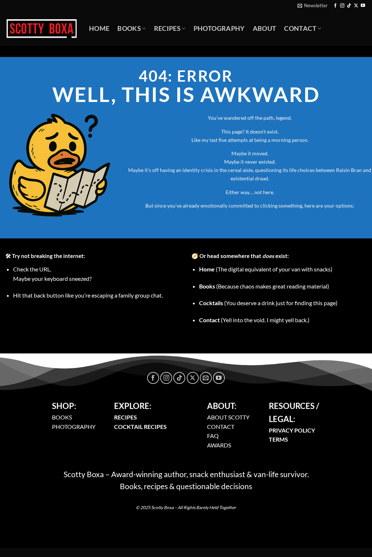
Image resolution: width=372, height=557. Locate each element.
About (264, 28)
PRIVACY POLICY (292, 430)
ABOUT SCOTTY (228, 417)
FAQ (213, 435)
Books (129, 28)
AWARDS (219, 445)
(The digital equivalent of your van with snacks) (265, 269)
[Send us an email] (206, 378)
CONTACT (220, 426)
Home (99, 28)
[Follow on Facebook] (335, 5)
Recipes (167, 28)
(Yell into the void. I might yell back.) (254, 319)
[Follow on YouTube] (363, 5)
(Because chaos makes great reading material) (264, 286)
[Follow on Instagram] (342, 5)
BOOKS (62, 417)
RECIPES (125, 417)
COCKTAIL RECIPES (140, 426)
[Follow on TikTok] (349, 5)
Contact (300, 28)
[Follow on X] (356, 5)
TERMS (278, 439)
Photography (219, 28)
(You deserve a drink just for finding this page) (268, 302)
